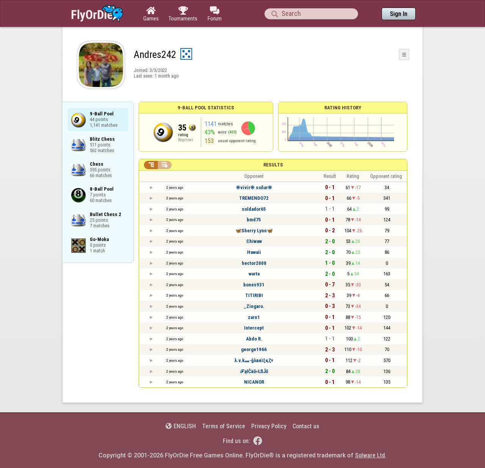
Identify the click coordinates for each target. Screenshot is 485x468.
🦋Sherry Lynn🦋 (254, 230)
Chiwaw (254, 241)
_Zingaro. (254, 306)
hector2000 (254, 263)
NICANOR (254, 382)
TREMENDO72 (254, 198)
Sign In (398, 13)
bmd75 (254, 219)
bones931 (253, 285)
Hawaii (254, 252)
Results (273, 165)
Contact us (306, 426)
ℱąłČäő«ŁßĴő (254, 371)
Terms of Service (223, 426)
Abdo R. (254, 339)
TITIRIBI (254, 295)
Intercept (254, 328)
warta (254, 274)
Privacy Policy (268, 426)
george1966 (254, 349)
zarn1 (254, 317)
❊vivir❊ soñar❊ (254, 187)
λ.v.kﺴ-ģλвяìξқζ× (254, 360)
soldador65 (254, 209)
